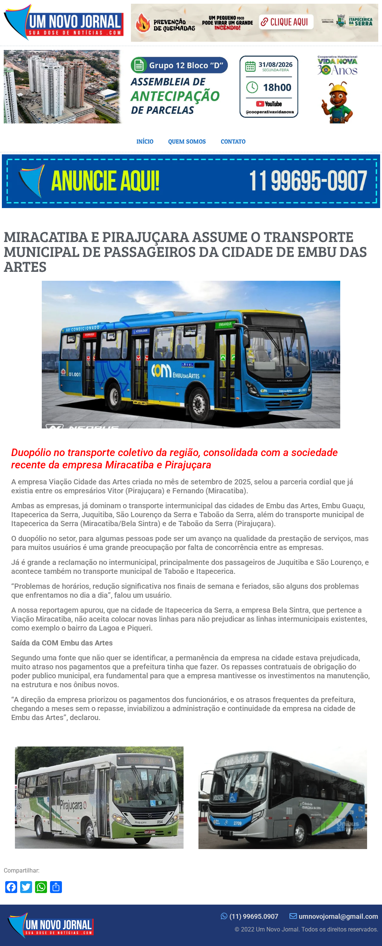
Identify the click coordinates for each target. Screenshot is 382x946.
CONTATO (233, 141)
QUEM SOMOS (187, 141)
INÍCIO (145, 141)
